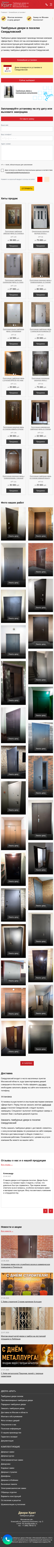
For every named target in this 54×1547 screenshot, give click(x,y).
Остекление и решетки (11, 1500)
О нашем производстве (11, 1433)
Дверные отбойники (9, 1480)
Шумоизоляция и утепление (13, 1504)
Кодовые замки (7, 1468)
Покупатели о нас (8, 1424)
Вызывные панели (9, 1484)
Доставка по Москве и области (14, 1412)
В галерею (27, 1063)
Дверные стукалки (9, 1472)
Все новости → (7, 1231)
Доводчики (5, 1464)
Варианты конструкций (11, 1496)
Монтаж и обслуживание (11, 1416)
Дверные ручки (7, 1456)
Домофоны (5, 1476)
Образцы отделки (9, 1492)
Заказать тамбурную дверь (13, 1408)
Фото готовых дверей (10, 1420)
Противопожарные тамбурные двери (17, 1400)
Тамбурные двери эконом (12, 1396)
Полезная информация (11, 1429)
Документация (7, 1441)
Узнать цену (13, 536)
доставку (42, 1084)
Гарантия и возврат (9, 1437)
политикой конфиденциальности (18, 172)
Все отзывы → (7, 1165)
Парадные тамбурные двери (13, 1404)
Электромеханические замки (13, 1488)
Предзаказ (13, 246)
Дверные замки (7, 1452)
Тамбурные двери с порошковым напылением (26, 92)
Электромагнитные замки (12, 1460)
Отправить (27, 188)
